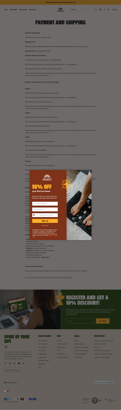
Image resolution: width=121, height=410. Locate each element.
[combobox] (60, 391)
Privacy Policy (52, 235)
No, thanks (45, 225)
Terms (34, 236)
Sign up (45, 221)
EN (8, 391)
